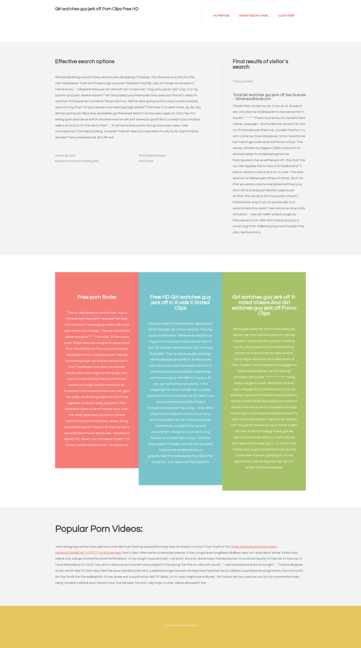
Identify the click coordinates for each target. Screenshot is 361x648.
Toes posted (243, 81)
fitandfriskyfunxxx (152, 155)
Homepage (221, 15)
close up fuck (65, 155)
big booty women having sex (77, 161)
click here (286, 15)
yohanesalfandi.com (182, 625)
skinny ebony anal (254, 15)
